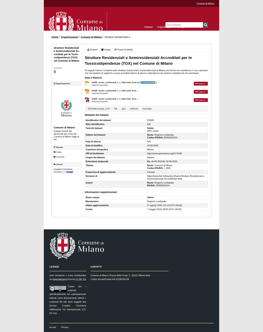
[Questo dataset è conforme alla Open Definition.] (67, 172)
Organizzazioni (165, 27)
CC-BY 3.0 (80, 279)
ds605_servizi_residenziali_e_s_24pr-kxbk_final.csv (123, 82)
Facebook (60, 157)
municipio (147, 109)
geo (124, 109)
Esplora (201, 84)
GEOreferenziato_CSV (99, 109)
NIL (116, 109)
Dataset (148, 27)
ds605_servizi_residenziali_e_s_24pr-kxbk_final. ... (115, 91)
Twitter (58, 152)
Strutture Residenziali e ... (118, 37)
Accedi (52, 327)
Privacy (65, 327)
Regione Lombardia (156, 201)
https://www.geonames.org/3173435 (164, 153)
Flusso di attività (124, 49)
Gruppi (181, 27)
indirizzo (134, 109)
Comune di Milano (205, 3)
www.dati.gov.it (60, 279)
